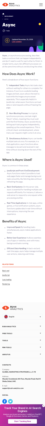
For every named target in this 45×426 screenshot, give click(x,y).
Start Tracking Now (22, 421)
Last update (17, 41)
